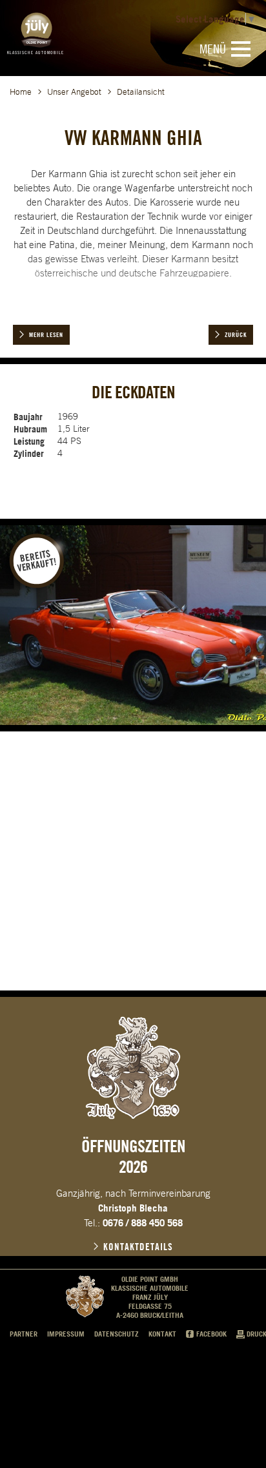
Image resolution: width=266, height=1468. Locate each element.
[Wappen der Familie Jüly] (133, 1067)
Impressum (66, 1333)
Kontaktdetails (138, 1247)
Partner (23, 1333)
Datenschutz (116, 1333)
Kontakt (162, 1333)
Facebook (211, 1333)
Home (21, 92)
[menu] (240, 49)
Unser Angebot (74, 92)
